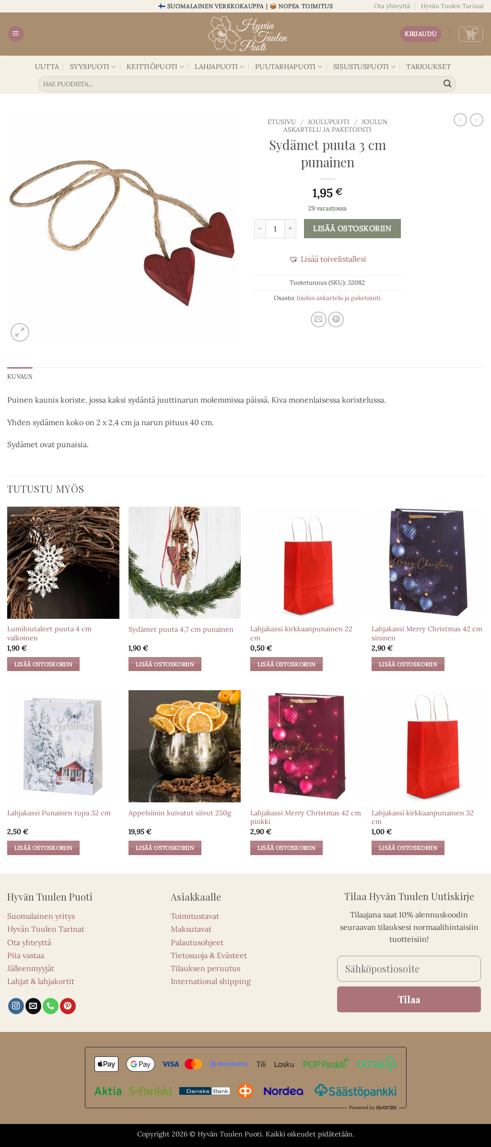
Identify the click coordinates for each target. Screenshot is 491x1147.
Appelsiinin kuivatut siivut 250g (180, 813)
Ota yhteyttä (392, 6)
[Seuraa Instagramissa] (16, 1006)
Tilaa (409, 999)
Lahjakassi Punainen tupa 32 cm (59, 813)
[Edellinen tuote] (476, 120)
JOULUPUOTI (329, 121)
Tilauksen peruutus (205, 968)
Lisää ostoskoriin (352, 228)
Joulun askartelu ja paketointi (335, 125)
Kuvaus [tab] (20, 376)
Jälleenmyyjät (30, 968)
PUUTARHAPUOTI (285, 66)
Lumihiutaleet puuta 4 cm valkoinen (49, 633)
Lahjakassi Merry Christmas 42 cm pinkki (305, 817)
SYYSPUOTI (90, 66)
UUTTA (47, 66)
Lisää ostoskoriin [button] (43, 664)
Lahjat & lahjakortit (40, 981)
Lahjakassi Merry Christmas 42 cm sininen (427, 633)
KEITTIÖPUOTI (152, 66)
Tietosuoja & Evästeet (209, 955)
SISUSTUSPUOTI (361, 66)
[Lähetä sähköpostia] (33, 1006)
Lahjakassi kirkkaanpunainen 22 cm (301, 633)
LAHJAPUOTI (216, 66)
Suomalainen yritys (41, 916)
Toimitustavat (195, 916)
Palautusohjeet (197, 942)
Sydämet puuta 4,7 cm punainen (181, 629)
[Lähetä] (447, 84)
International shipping (211, 981)
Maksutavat (191, 929)
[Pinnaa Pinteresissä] (336, 319)
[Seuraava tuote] (460, 120)
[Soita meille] (50, 1006)
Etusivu (282, 121)
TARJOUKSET (428, 66)
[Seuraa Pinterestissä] (68, 1006)
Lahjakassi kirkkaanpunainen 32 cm (423, 817)
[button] (15, 34)
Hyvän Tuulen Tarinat (452, 6)
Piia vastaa (25, 955)
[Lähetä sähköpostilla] (319, 319)
